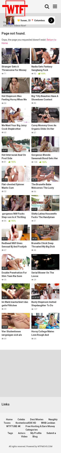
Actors (21, 433)
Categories (32, 429)
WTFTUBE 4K (13, 426)
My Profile (35, 433)
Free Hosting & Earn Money (40, 426)
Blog (35, 436)
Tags (10, 433)
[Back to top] (55, 446)
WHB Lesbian (48, 423)
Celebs (21, 419)
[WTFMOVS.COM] (15, 10)
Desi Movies (36, 419)
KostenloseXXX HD (26, 423)
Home (9, 419)
